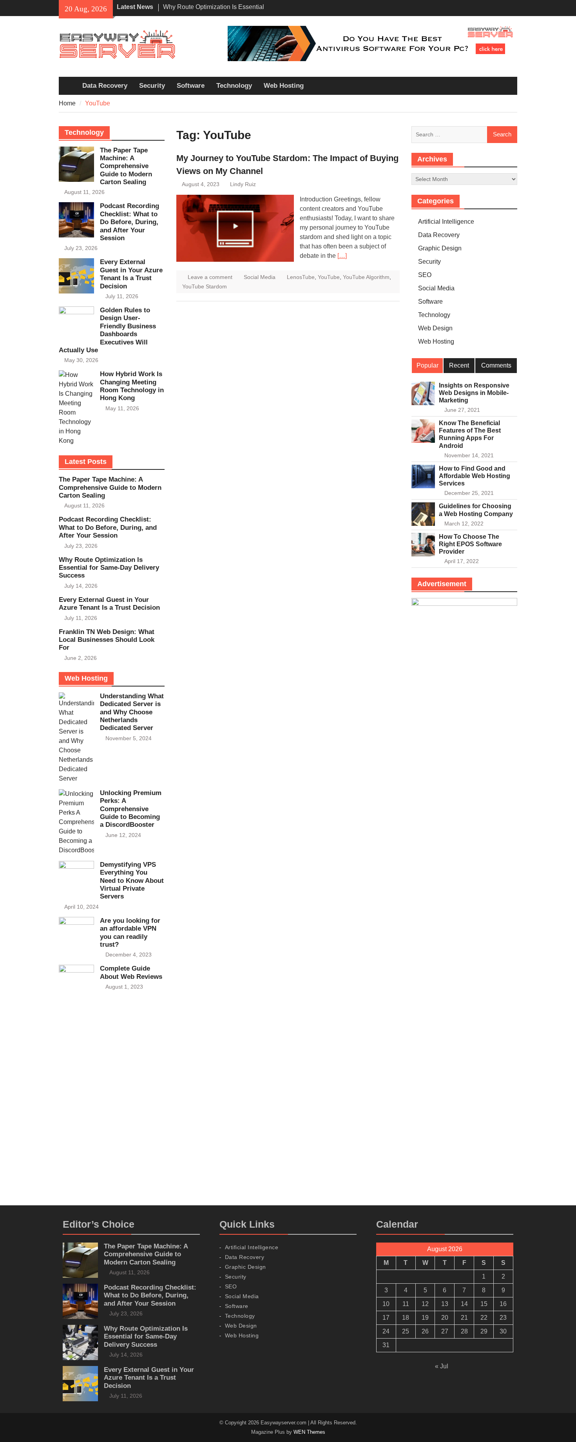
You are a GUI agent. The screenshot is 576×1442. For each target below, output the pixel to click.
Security (152, 85)
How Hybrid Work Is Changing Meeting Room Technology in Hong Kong (132, 386)
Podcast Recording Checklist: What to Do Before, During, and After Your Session (129, 222)
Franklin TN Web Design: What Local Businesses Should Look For (106, 640)
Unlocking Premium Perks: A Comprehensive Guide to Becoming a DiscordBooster (130, 809)
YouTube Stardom (204, 286)
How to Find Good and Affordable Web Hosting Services (474, 476)
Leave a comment (210, 277)
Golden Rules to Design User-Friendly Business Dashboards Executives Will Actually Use (107, 330)
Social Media (259, 277)
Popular (427, 365)
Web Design (435, 328)
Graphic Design (440, 248)
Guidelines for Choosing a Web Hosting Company (476, 510)
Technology (234, 85)
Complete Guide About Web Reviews (131, 972)
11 (405, 1304)
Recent (459, 365)
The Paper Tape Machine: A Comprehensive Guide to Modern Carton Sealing (126, 166)
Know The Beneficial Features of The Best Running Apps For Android (470, 434)
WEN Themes (309, 1432)
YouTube (329, 277)
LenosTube (301, 277)
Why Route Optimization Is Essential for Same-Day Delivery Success (109, 568)
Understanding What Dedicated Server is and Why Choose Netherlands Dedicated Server (132, 712)
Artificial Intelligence (446, 221)
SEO (424, 275)
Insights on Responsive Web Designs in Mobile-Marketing (474, 393)
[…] (342, 255)
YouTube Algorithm (366, 277)
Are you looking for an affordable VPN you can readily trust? (130, 932)
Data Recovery (104, 85)
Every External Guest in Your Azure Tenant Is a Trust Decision (131, 274)
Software (191, 85)
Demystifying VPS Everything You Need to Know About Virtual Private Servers (132, 880)
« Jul (441, 1366)
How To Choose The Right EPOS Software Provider (470, 544)
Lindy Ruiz (243, 184)
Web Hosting (284, 85)
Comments (496, 365)
